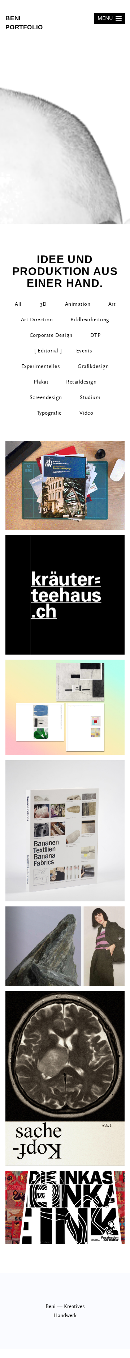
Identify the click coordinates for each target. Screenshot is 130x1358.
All (18, 304)
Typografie (49, 413)
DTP (95, 335)
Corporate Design (51, 335)
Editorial (48, 351)
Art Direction (37, 320)
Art (112, 304)
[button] (109, 18)
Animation (78, 304)
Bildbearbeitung (89, 320)
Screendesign (46, 397)
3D (43, 304)
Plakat (41, 382)
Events (84, 351)
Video (86, 413)
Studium (90, 397)
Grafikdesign (93, 366)
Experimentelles (40, 366)
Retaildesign (81, 382)
